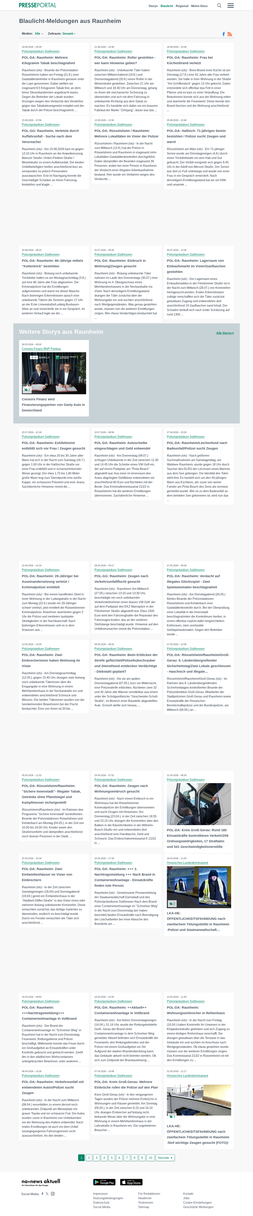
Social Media (101, 1207)
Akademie (145, 1198)
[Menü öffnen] (230, 5)
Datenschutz (101, 1202)
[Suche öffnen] (219, 5)
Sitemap (143, 1207)
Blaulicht (167, 6)
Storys (153, 6)
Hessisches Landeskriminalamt (187, 862)
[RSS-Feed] (229, 34)
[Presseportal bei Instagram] (51, 1193)
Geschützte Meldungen (198, 1207)
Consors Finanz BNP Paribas (41, 348)
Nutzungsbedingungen (108, 1198)
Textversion (145, 1202)
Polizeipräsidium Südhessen (41, 51)
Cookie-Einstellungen (197, 1202)
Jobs (186, 1198)
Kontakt (188, 1193)
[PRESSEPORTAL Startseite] (37, 5)
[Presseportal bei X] (46, 1194)
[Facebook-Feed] (223, 34)
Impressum (100, 1193)
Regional (182, 6)
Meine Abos (199, 6)
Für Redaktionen (149, 1193)
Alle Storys (224, 333)
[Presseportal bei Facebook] (41, 1194)
